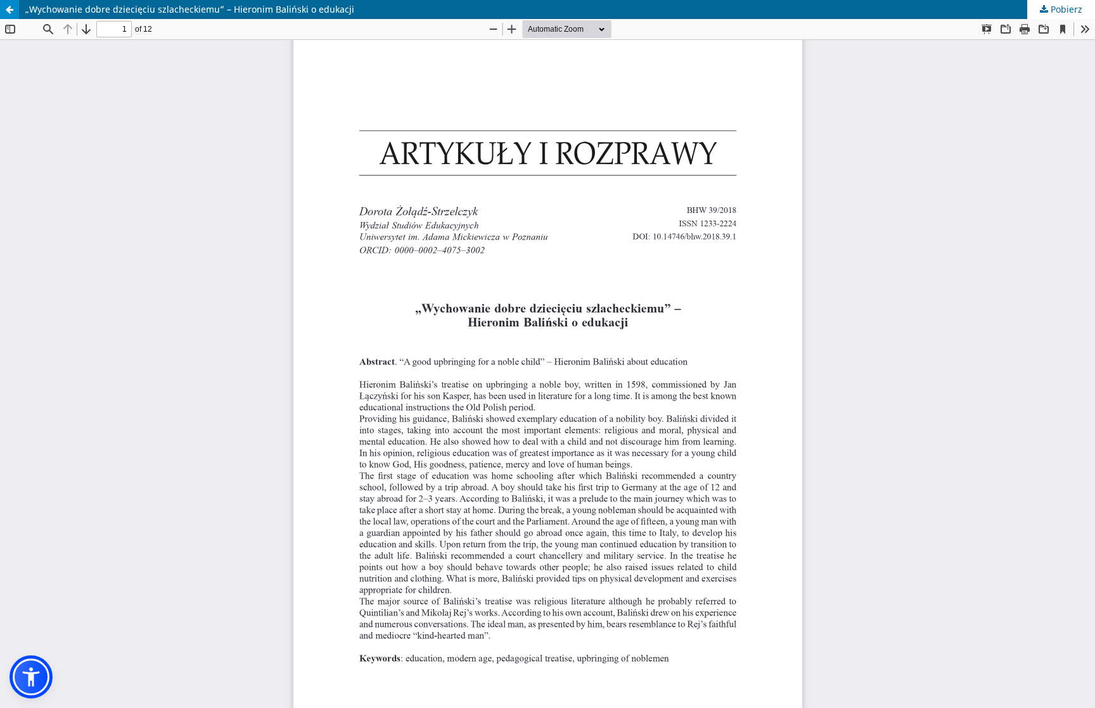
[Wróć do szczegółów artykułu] (9, 9)
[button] (31, 677)
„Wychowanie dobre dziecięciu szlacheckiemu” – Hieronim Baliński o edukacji (189, 9)
